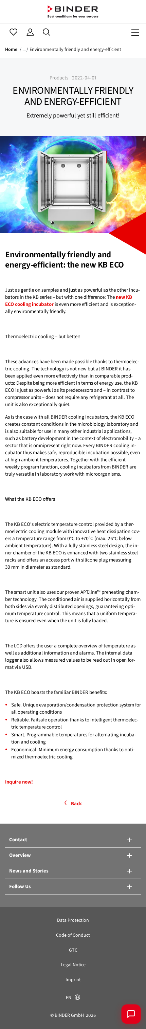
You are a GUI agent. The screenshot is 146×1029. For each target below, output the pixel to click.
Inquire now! (19, 781)
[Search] (46, 32)
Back (76, 803)
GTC (73, 950)
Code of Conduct (73, 935)
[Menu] (135, 32)
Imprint (73, 979)
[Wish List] (13, 32)
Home (11, 49)
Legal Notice (73, 964)
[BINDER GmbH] (73, 11)
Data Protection (73, 920)
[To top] (15, 1013)
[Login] (30, 32)
